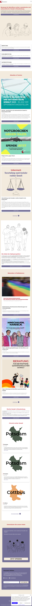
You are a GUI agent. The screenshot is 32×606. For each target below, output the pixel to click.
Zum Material (16, 66)
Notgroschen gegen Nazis (8, 155)
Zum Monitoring (16, 58)
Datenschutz (20, 604)
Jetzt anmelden (24, 582)
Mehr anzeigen (6, 450)
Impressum (23, 604)
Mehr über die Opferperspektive (16, 266)
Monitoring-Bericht (20, 414)
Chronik (6, 412)
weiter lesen (16, 121)
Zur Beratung (16, 14)
